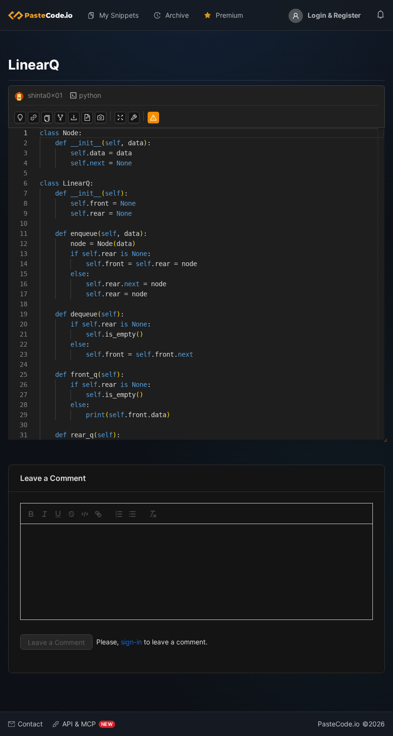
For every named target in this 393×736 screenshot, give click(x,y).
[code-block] (85, 514)
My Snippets (119, 15)
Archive (177, 15)
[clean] (153, 514)
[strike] (71, 514)
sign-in (131, 642)
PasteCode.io (338, 724)
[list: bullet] (132, 514)
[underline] (58, 514)
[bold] (31, 514)
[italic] (44, 514)
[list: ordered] (119, 514)
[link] (98, 514)
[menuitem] (44, 15)
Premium (229, 15)
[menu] (196, 15)
